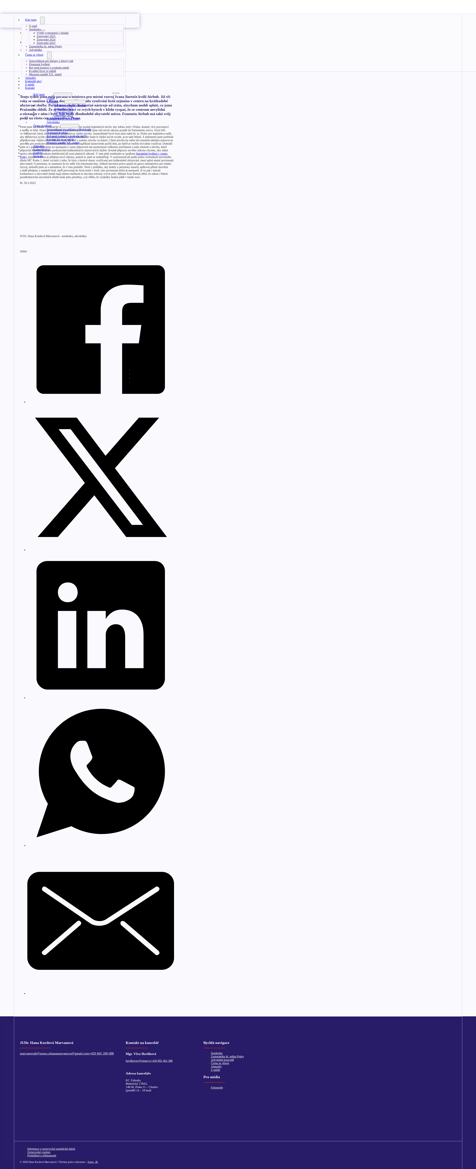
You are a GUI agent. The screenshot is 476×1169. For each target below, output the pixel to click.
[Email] (100, 993)
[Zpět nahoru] (462, 1157)
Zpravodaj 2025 (46, 36)
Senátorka (35, 29)
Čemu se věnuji (34, 54)
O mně (33, 26)
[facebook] (30, 1085)
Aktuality (38, 146)
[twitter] (30, 1069)
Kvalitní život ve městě (42, 71)
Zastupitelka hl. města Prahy (45, 46)
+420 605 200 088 (101, 1053)
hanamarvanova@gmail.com (69, 1053)
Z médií (37, 152)
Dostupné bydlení (39, 64)
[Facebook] (100, 402)
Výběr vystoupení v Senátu (53, 32)
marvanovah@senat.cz (35, 1053)
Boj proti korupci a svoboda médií (49, 67)
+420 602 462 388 (162, 1060)
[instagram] (135, 382)
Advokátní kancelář (222, 1059)
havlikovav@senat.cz (138, 1060)
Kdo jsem (30, 19)
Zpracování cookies (38, 1152)
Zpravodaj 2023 (46, 42)
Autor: (93, 1161)
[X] (100, 550)
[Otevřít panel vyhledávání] (130, 18)
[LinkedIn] (100, 697)
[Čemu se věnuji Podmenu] (49, 55)
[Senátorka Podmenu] (43, 30)
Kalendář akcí (41, 149)
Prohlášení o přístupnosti (41, 1155)
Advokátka (53, 122)
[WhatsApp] (100, 845)
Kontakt (30, 88)
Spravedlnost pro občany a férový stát (51, 61)
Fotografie (217, 1087)
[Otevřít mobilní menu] (116, 93)
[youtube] (30, 1102)
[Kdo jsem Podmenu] (42, 20)
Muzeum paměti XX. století (45, 74)
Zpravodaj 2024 (46, 39)
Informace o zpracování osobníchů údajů (51, 1148)
